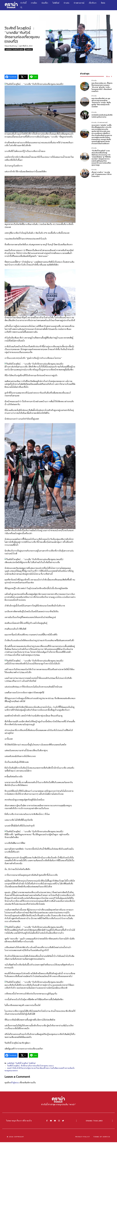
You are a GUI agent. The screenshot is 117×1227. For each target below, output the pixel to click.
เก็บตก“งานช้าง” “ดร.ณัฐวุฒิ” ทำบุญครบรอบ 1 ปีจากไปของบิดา (102, 174)
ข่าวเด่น (66, 3)
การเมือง (34, 3)
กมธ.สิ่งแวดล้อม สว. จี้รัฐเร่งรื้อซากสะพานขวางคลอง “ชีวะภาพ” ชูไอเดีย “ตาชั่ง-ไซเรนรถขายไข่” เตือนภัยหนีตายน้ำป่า (102, 87)
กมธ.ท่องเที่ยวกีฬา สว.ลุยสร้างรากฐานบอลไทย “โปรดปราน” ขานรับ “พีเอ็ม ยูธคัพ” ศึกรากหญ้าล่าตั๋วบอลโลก (101, 102)
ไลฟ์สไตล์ (56, 3)
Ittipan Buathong (11, 46)
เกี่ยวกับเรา (92, 3)
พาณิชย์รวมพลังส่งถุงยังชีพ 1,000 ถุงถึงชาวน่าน (102, 116)
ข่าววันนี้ (23, 3)
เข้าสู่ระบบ (15, 1082)
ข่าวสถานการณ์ (79, 3)
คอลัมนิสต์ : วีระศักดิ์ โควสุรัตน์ (14, 49)
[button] (21, 7)
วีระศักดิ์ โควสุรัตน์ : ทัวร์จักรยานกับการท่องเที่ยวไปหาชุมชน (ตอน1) (30, 1066)
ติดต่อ (103, 3)
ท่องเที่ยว (44, 3)
